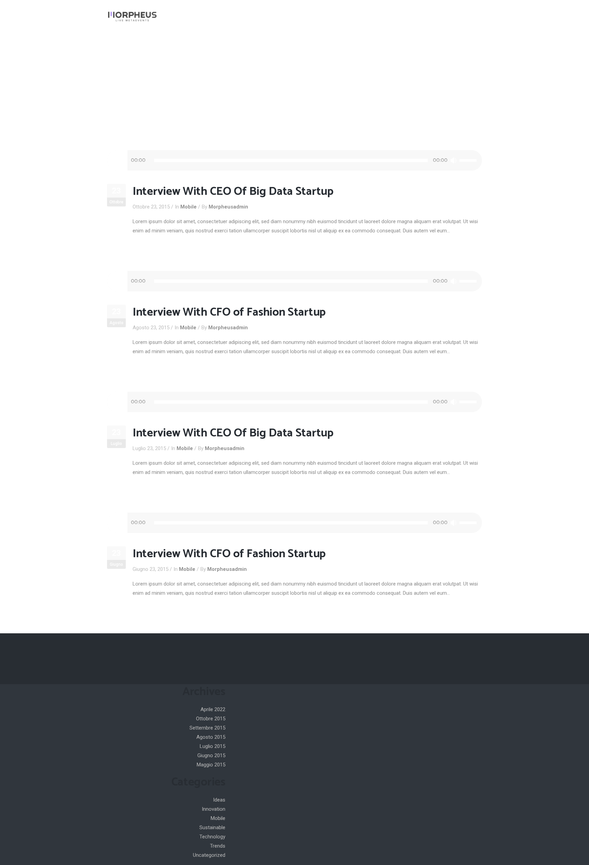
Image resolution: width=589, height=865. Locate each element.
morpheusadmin (228, 207)
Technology (212, 837)
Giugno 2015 (211, 755)
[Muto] (453, 160)
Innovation (213, 809)
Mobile (188, 207)
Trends (217, 846)
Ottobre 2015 (210, 719)
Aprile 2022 (212, 709)
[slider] (469, 160)
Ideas (219, 800)
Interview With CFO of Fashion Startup (229, 312)
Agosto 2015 (210, 737)
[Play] (117, 160)
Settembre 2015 (207, 728)
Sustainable (212, 827)
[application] (294, 160)
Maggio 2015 (211, 765)
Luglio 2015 (212, 746)
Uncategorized (209, 855)
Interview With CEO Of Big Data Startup (233, 191)
